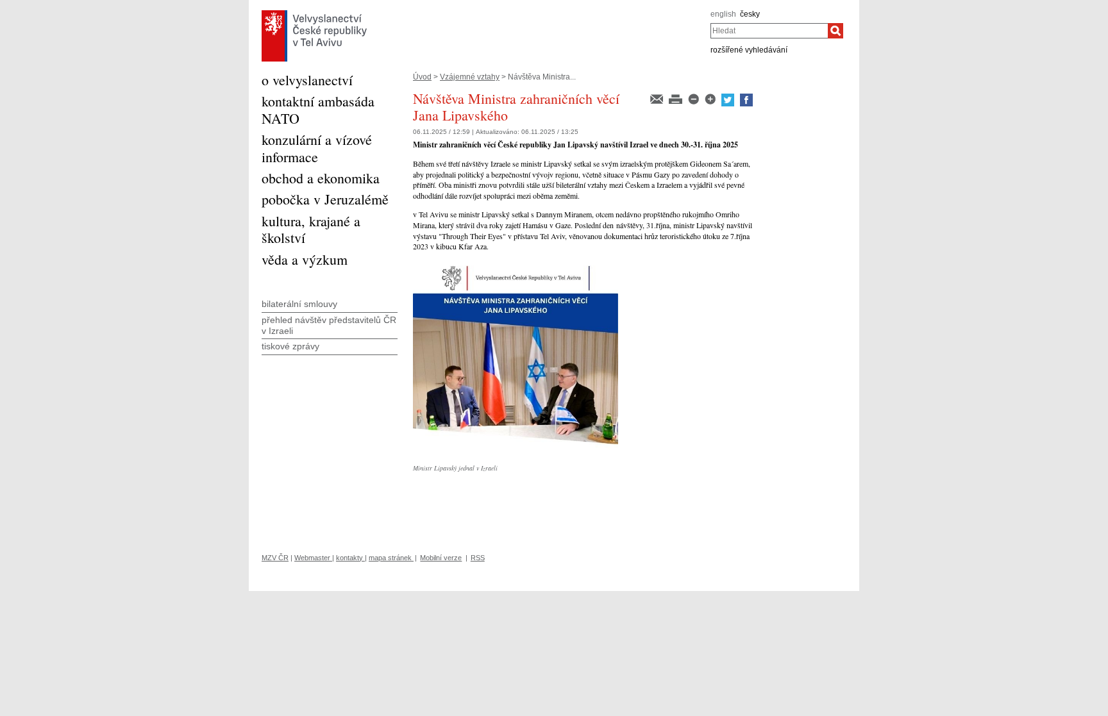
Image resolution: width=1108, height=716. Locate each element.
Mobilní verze (441, 558)
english (723, 14)
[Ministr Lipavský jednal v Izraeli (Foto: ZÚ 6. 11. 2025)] (515, 264)
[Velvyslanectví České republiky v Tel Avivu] (314, 13)
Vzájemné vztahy (469, 76)
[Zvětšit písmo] (711, 98)
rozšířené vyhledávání (748, 50)
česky (750, 14)
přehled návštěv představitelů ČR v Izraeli (329, 325)
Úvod (422, 76)
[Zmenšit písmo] (694, 98)
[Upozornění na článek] (657, 98)
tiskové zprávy (290, 346)
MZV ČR (275, 558)
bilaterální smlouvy (299, 304)
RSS (478, 558)
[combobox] (769, 30)
